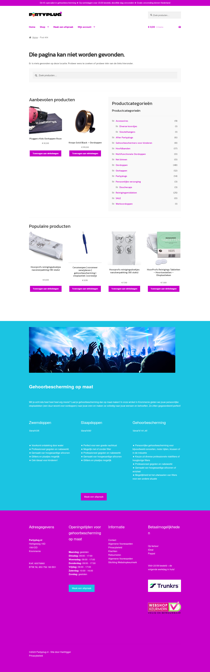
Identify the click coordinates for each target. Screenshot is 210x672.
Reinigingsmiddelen (126, 192)
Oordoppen (122, 165)
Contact (112, 540)
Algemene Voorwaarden (120, 543)
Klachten (112, 551)
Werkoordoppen (124, 203)
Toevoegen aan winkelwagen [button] (46, 153)
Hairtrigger (65, 652)
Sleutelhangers (127, 132)
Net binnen (121, 159)
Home (32, 27)
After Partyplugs (124, 137)
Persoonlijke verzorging (128, 181)
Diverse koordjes (128, 126)
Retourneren (114, 554)
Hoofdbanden (123, 148)
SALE (118, 198)
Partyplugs (121, 176)
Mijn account (84, 27)
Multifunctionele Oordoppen (131, 154)
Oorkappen (121, 170)
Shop (42, 27)
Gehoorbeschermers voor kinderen (134, 143)
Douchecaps (125, 187)
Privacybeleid (115, 547)
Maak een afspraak (63, 27)
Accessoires (122, 121)
